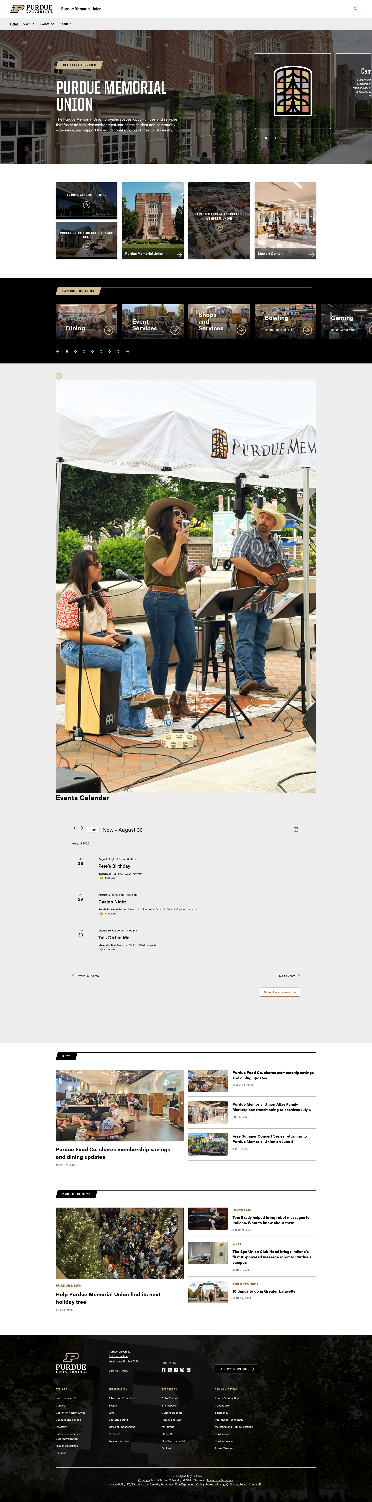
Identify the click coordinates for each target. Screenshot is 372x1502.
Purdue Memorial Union (81, 8)
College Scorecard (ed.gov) (212, 1484)
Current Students (172, 1412)
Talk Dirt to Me (113, 937)
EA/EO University (137, 1484)
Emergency (221, 1412)
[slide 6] (109, 351)
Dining (75, 327)
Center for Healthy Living (70, 1412)
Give (111, 1412)
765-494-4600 (118, 1370)
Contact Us (255, 1484)
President (114, 1434)
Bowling (276, 317)
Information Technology (229, 1419)
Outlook (166, 1448)
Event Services (144, 324)
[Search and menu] (357, 9)
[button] (219, 222)
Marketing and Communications (234, 1427)
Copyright (144, 1480)
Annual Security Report (228, 1398)
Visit (26, 23)
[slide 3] (84, 351)
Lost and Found (118, 1419)
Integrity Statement (161, 1484)
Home (14, 23)
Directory (61, 1427)
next (284, 138)
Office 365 (168, 1434)
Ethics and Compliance (122, 1398)
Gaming (342, 317)
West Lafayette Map (67, 1398)
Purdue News (223, 1434)
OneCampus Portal (173, 1441)
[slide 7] (118, 351)
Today (93, 829)
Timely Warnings (225, 1448)
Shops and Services (211, 321)
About (63, 23)
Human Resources (67, 1445)
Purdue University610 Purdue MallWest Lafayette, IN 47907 (123, 1356)
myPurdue (168, 1427)
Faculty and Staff (172, 1419)
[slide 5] (101, 351)
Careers (60, 1405)
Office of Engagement (122, 1427)
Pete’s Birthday (114, 865)
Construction (222, 1405)
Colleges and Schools (69, 1419)
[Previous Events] (74, 828)
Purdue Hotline (224, 1441)
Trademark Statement (220, 1480)
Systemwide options (233, 1369)
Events (44, 23)
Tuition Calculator (119, 1441)
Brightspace (169, 1405)
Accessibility (117, 1484)
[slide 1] (266, 138)
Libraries (61, 1453)
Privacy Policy (238, 1484)
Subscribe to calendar (278, 992)
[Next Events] (82, 828)
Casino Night (112, 901)
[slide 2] (275, 138)
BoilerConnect (170, 1398)
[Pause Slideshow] (59, 376)
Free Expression (184, 1484)
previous (257, 138)
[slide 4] (92, 351)
